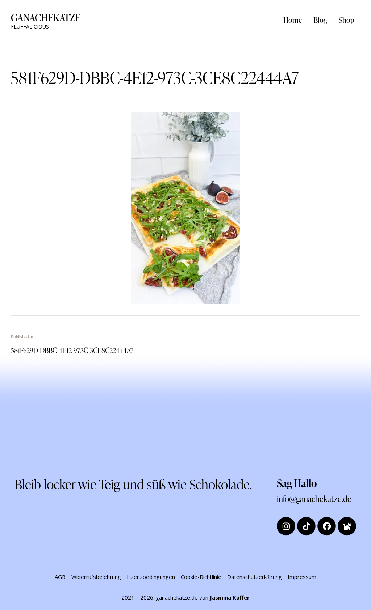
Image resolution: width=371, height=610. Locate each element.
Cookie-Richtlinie (201, 576)
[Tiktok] (306, 526)
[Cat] (347, 526)
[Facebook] (326, 526)
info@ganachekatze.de (314, 498)
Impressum (302, 576)
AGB (60, 576)
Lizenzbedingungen (151, 576)
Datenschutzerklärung (254, 576)
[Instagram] (286, 526)
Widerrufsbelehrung (96, 576)
